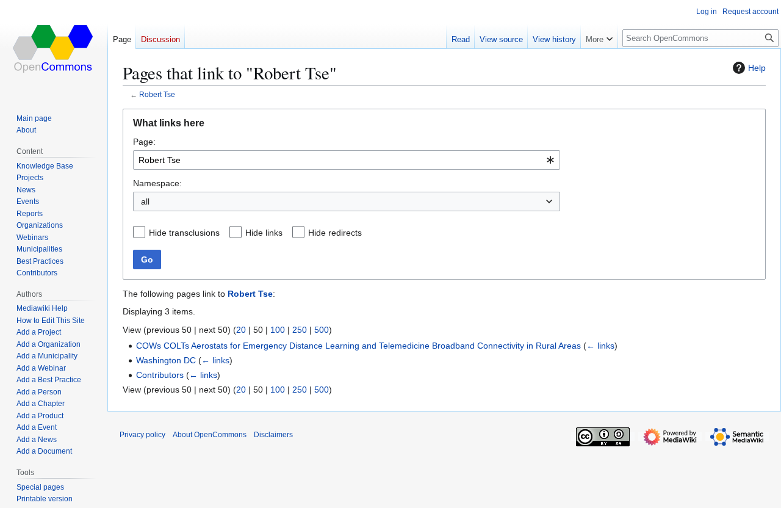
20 (241, 330)
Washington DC (166, 360)
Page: (144, 142)
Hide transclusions (184, 233)
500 (321, 330)
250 (299, 330)
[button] (599, 36)
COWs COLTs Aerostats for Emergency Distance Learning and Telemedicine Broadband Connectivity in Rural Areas (358, 345)
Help (757, 68)
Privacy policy (142, 434)
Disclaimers (273, 434)
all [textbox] (145, 201)
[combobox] (346, 160)
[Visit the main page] (54, 49)
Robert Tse (157, 94)
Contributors (160, 375)
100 (277, 330)
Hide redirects (335, 233)
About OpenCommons (210, 434)
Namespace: (157, 183)
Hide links (264, 233)
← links (600, 345)
